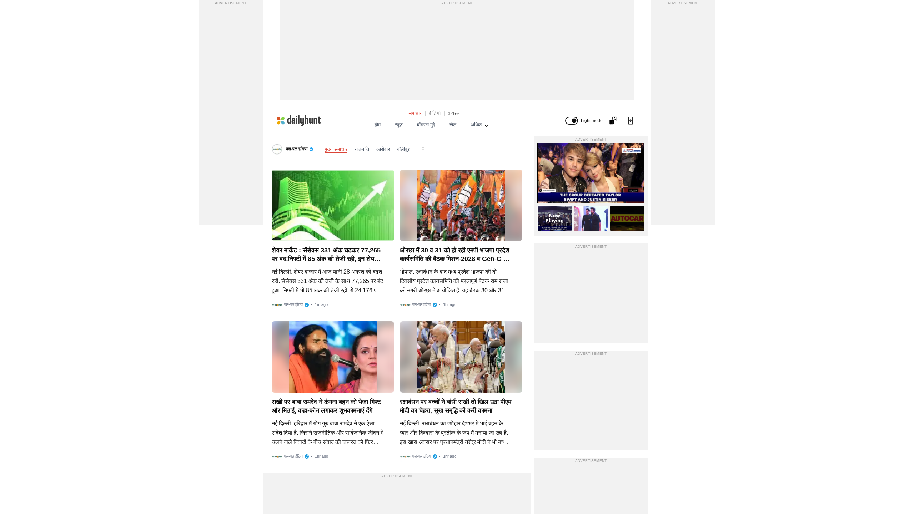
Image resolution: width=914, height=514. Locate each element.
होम (378, 124)
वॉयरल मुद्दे (426, 124)
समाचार (415, 113)
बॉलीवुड (404, 149)
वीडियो (435, 113)
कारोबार (383, 149)
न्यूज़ (399, 124)
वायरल (453, 113)
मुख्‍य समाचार (336, 149)
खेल (452, 124)
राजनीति (362, 149)
